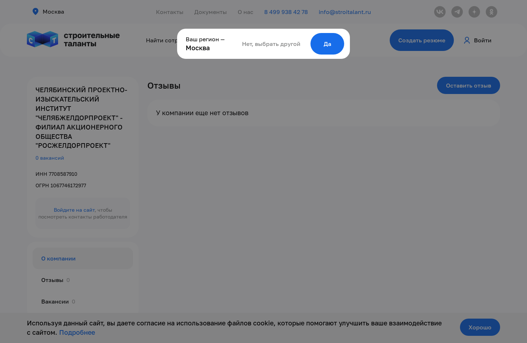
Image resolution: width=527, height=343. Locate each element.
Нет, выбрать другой (271, 43)
